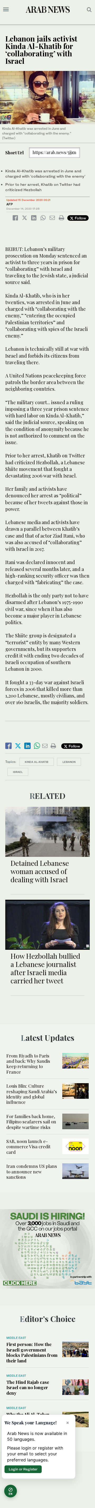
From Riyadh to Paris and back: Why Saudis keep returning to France (28, 1064)
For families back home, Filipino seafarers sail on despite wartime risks (31, 1121)
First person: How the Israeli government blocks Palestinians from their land (32, 1352)
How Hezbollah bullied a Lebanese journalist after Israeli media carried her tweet (45, 968)
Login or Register (23, 1469)
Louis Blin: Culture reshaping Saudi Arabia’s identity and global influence (31, 1094)
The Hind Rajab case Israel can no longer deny (27, 1387)
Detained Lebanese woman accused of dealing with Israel (40, 871)
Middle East (16, 1338)
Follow (80, 218)
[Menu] (6, 9)
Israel (18, 771)
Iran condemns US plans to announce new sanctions (31, 1171)
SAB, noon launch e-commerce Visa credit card (28, 1146)
